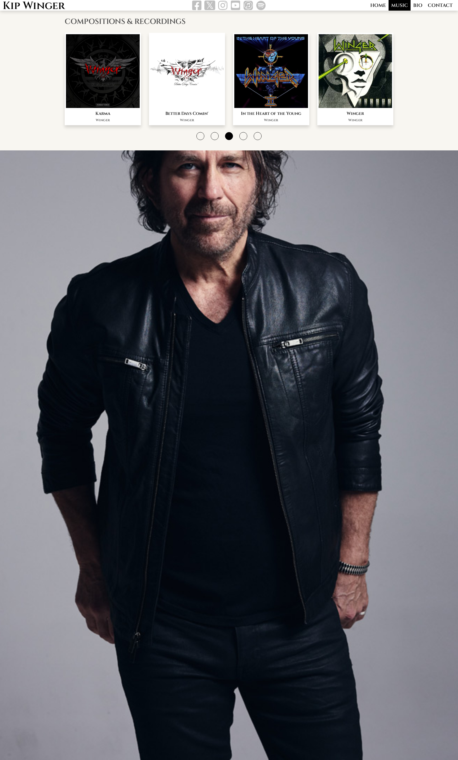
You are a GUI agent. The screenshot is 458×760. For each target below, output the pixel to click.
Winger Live (187, 113)
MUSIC (399, 5)
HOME (378, 5)
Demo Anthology (355, 113)
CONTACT (440, 5)
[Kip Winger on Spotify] (261, 7)
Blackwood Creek (103, 113)
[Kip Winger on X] (210, 6)
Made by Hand (271, 113)
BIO (417, 5)
